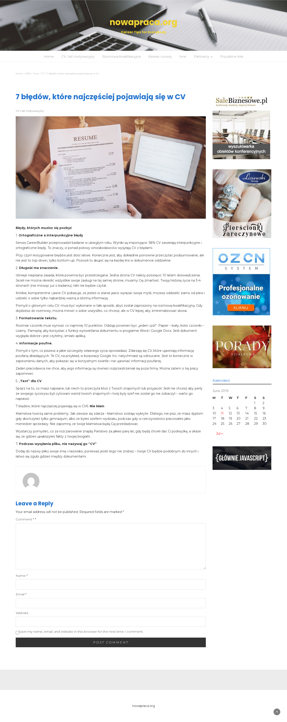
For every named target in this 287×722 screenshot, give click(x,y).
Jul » (219, 433)
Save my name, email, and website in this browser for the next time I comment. (81, 632)
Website (22, 613)
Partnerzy (202, 57)
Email (21, 594)
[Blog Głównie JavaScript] (242, 458)
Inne (182, 57)
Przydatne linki (231, 57)
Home (49, 57)
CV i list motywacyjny (78, 57)
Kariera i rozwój (160, 57)
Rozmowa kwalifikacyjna (121, 57)
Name (22, 576)
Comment (26, 519)
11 (222, 413)
